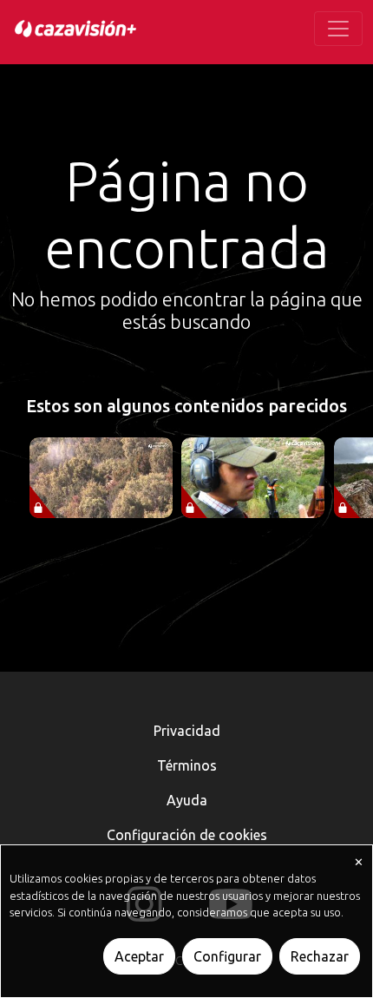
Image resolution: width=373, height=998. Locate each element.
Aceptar (139, 956)
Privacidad (187, 731)
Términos (187, 765)
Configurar (227, 956)
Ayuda (187, 800)
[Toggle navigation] (338, 28)
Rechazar (320, 956)
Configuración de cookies (187, 835)
